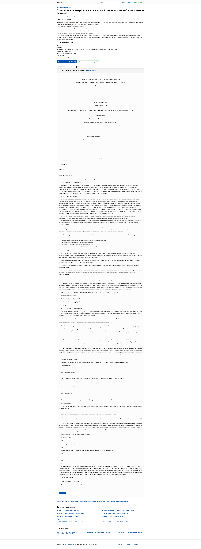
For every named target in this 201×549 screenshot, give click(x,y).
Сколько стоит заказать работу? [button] (89, 62)
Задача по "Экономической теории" (113, 516)
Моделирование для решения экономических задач (118, 510)
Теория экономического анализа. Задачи (70, 521)
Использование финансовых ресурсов (99, 532)
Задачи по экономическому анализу (68, 516)
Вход (123, 2)
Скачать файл (90, 70)
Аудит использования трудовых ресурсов (115, 513)
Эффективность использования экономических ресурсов (67, 532)
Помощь (129, 2)
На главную (60, 7)
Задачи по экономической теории (67, 519)
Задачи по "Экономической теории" (68, 510)
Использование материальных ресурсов (129, 532)
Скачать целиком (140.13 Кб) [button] (67, 62)
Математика (67, 7)
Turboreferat (68, 544)
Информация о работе (92, 501)
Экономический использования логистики (70, 513)
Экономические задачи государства (113, 519)
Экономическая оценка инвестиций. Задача (115, 521)
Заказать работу (138, 2)
